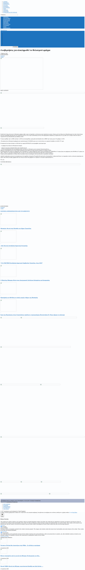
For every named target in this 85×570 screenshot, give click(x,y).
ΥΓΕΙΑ (4, 26)
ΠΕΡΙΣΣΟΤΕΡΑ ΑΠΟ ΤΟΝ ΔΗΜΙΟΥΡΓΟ (20, 211)
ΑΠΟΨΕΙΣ (5, 10)
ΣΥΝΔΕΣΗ (5, 505)
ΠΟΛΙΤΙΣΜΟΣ (6, 7)
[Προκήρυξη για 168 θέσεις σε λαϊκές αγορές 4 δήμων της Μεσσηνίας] (8, 293)
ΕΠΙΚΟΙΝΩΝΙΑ (6, 27)
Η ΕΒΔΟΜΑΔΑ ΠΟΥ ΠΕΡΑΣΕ (10, 12)
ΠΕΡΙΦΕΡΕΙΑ (6, 4)
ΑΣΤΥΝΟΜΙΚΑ (6, 18)
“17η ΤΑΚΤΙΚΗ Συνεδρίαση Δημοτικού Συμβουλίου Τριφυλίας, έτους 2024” (22, 263)
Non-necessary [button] (4, 531)
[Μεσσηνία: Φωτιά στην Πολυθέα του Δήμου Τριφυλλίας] (8, 224)
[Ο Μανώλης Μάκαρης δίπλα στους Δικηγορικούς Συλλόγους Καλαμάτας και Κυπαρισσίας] (8, 276)
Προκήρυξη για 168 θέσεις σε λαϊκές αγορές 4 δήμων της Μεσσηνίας (19, 297)
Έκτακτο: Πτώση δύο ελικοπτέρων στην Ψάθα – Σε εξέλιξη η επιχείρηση (20, 545)
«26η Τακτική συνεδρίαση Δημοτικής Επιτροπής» (14, 245)
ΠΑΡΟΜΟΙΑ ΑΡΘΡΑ (5, 211)
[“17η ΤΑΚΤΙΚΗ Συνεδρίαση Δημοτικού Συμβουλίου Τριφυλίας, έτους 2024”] (8, 259)
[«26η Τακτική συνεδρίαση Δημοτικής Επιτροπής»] (8, 242)
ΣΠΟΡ (4, 8)
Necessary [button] (3, 525)
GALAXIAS (6, 509)
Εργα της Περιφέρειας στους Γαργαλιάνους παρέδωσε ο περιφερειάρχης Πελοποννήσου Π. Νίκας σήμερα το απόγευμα (33, 315)
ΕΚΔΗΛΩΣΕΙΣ (6, 20)
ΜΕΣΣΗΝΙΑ (6, 2)
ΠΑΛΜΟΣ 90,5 (6, 507)
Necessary (4, 526)
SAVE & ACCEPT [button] (5, 536)
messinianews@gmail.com (11, 501)
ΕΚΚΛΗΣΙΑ (6, 23)
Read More (74, 512)
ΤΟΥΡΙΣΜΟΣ (6, 25)
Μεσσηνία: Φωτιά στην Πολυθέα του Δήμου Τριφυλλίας (16, 228)
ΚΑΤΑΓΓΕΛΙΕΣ (6, 24)
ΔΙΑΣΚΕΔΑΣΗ (6, 19)
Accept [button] (70, 512)
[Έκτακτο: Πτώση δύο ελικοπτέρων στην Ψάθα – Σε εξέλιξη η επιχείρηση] (4, 542)
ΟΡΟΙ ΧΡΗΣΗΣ (6, 504)
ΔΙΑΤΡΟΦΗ (5, 11)
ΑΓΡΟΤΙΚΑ (6, 17)
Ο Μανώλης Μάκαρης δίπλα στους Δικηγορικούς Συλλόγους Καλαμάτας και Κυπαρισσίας (25, 280)
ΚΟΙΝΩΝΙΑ (6, 6)
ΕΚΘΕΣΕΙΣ (5, 22)
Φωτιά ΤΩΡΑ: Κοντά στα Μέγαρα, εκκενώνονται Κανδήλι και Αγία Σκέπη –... (22, 566)
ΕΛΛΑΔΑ (5, 5)
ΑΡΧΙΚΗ (5, 1)
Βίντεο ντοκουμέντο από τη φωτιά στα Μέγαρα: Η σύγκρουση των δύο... (20, 555)
